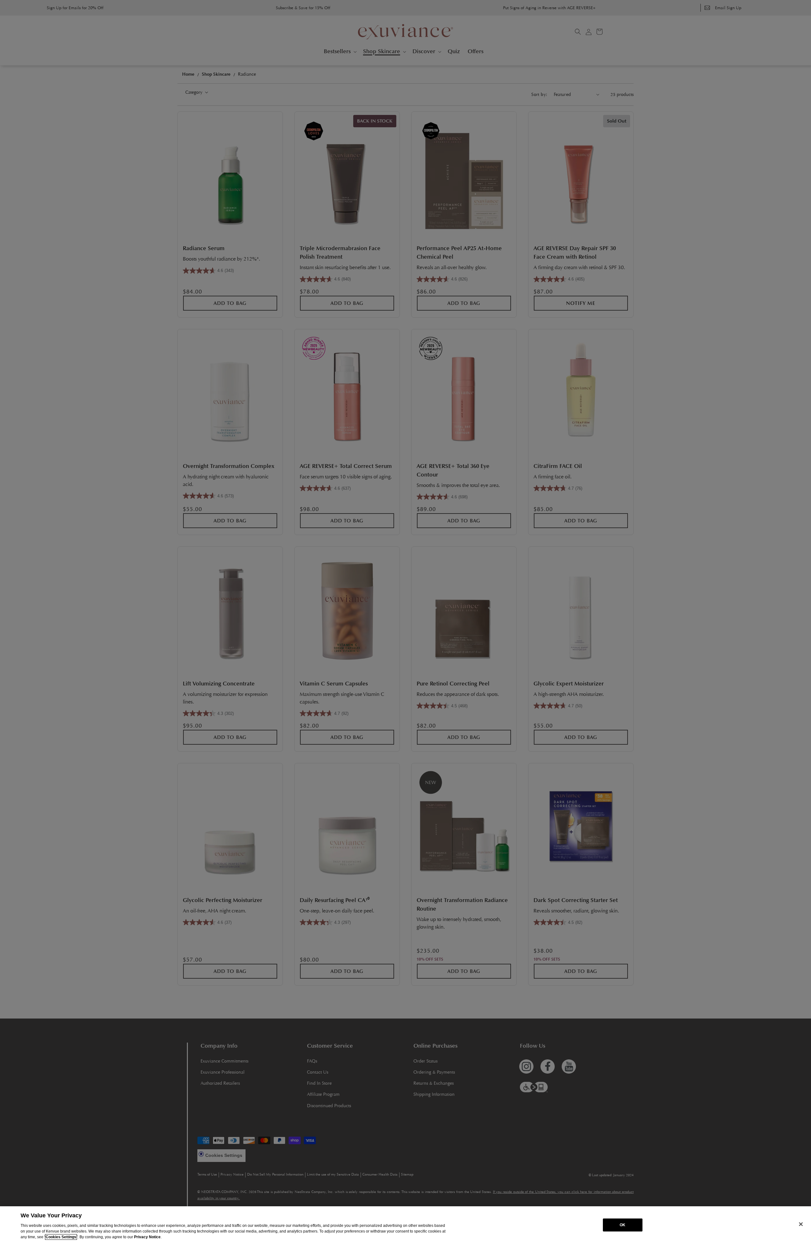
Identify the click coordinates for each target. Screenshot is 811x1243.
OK (622, 1225)
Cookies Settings (61, 1237)
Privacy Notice (147, 1237)
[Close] (801, 1224)
